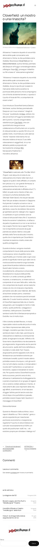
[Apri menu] (35, 5)
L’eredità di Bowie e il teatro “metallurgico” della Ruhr (13, 509)
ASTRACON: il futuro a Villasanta (30, 447)
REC (16, 69)
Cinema (33, 47)
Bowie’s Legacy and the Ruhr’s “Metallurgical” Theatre (14, 502)
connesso (14, 473)
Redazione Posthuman (23, 47)
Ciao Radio (18, 122)
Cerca (2, 540)
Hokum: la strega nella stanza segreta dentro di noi (14, 517)
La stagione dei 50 (10, 495)
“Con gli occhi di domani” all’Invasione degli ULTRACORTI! (12, 448)
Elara (23, 114)
